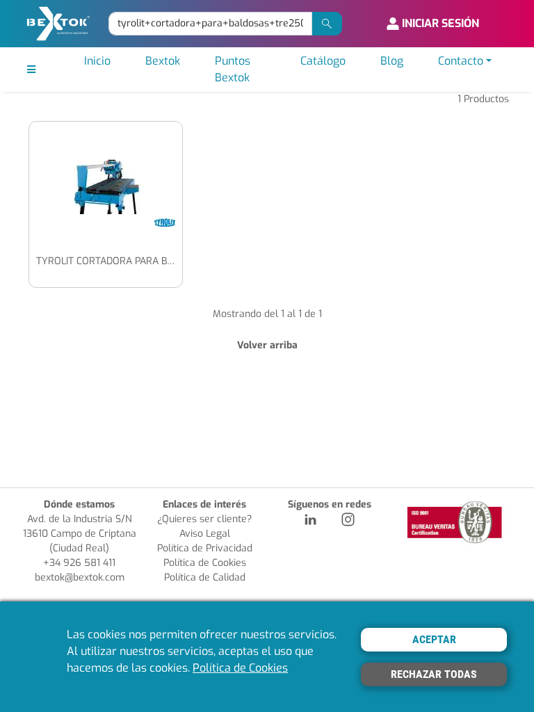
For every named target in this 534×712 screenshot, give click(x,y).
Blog (391, 61)
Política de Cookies (204, 562)
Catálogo (323, 61)
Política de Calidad (204, 577)
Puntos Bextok (232, 69)
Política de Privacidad (204, 548)
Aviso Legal (204, 533)
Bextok (162, 61)
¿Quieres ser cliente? (204, 519)
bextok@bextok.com (79, 577)
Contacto (460, 61)
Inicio (97, 61)
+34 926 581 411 (79, 562)
